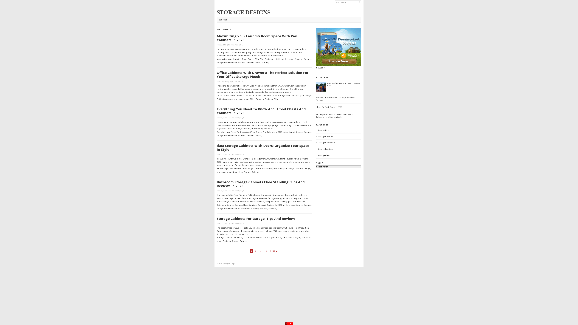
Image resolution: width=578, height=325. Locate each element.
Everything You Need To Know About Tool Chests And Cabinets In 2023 (261, 111)
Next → (274, 251)
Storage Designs (229, 264)
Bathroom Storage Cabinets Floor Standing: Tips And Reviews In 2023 (261, 184)
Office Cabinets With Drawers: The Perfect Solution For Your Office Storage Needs (262, 74)
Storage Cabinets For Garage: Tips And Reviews (256, 218)
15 (266, 251)
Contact (223, 20)
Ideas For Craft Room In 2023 (329, 107)
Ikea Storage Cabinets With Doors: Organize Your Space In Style (263, 147)
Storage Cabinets (325, 136)
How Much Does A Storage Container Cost (344, 84)
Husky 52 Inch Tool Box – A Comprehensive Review (335, 98)
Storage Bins (323, 130)
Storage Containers (326, 142)
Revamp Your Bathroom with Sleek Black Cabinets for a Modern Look (334, 115)
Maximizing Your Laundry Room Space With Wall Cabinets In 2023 (257, 38)
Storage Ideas (324, 155)
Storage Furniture (326, 149)
